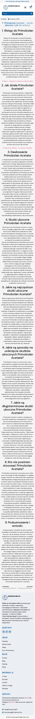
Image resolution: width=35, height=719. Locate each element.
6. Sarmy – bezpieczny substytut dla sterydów (17, 81)
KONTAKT (12, 702)
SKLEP (27, 698)
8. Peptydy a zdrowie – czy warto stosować (17, 148)
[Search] (31, 13)
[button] (25, 7)
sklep (5, 637)
